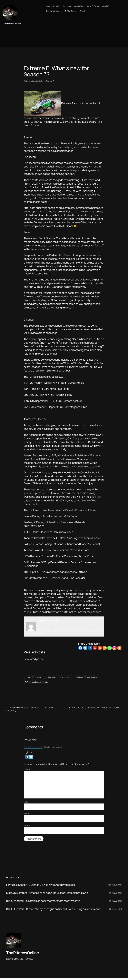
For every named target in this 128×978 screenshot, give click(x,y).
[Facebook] (80, 648)
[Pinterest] (95, 648)
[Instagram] (114, 648)
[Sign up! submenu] (59, 6)
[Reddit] (100, 648)
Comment (28, 769)
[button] (27, 756)
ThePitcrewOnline (11, 23)
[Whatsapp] (109, 648)
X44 (46, 682)
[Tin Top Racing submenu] (77, 11)
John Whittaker (38, 81)
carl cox (28, 677)
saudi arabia (36, 682)
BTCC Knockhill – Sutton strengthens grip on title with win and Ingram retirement (53, 909)
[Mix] (104, 648)
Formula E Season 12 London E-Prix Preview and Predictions (41, 884)
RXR (26, 682)
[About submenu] (85, 11)
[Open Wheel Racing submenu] (61, 11)
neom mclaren (77, 677)
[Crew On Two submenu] (98, 6)
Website (27, 825)
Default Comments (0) (33, 747)
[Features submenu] (70, 6)
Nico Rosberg (92, 677)
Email (26, 813)
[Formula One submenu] (84, 6)
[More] (119, 648)
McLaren (65, 677)
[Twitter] (85, 648)
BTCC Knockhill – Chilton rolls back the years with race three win (43, 900)
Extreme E (50, 81)
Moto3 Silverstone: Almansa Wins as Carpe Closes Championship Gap (47, 892)
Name (26, 802)
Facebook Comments (53, 747)
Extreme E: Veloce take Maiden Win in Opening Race (94, 707)
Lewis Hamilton (52, 677)
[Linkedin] (90, 648)
